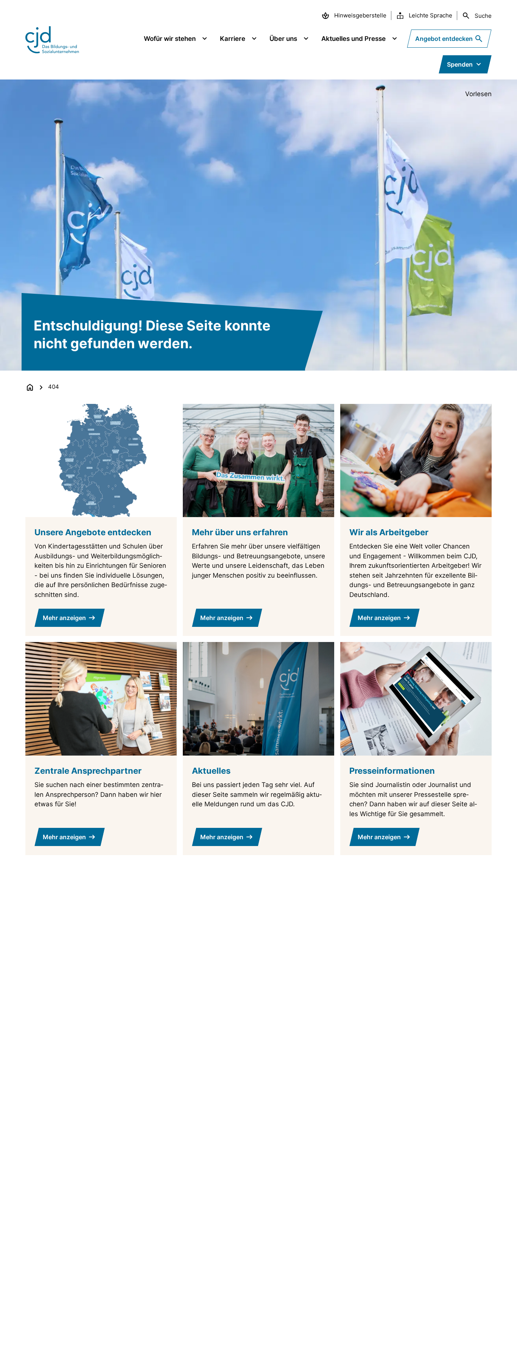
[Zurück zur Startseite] (29, 387)
